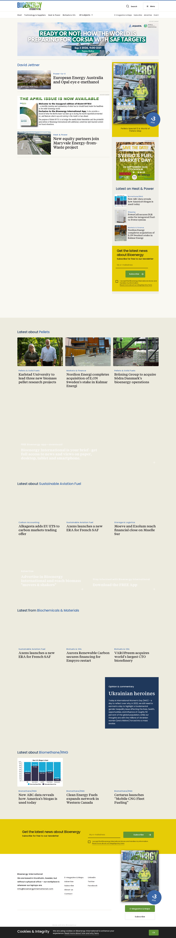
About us (68, 890)
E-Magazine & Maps (140, 908)
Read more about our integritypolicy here (136, 285)
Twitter (91, 882)
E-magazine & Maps (123, 15)
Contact (68, 894)
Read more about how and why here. (81, 933)
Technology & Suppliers (35, 15)
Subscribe (138, 15)
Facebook (92, 886)
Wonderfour (71, 925)
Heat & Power (54, 15)
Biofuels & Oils (69, 15)
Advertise (148, 15)
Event (156, 15)
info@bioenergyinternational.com (35, 889)
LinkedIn (92, 878)
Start (19, 15)
